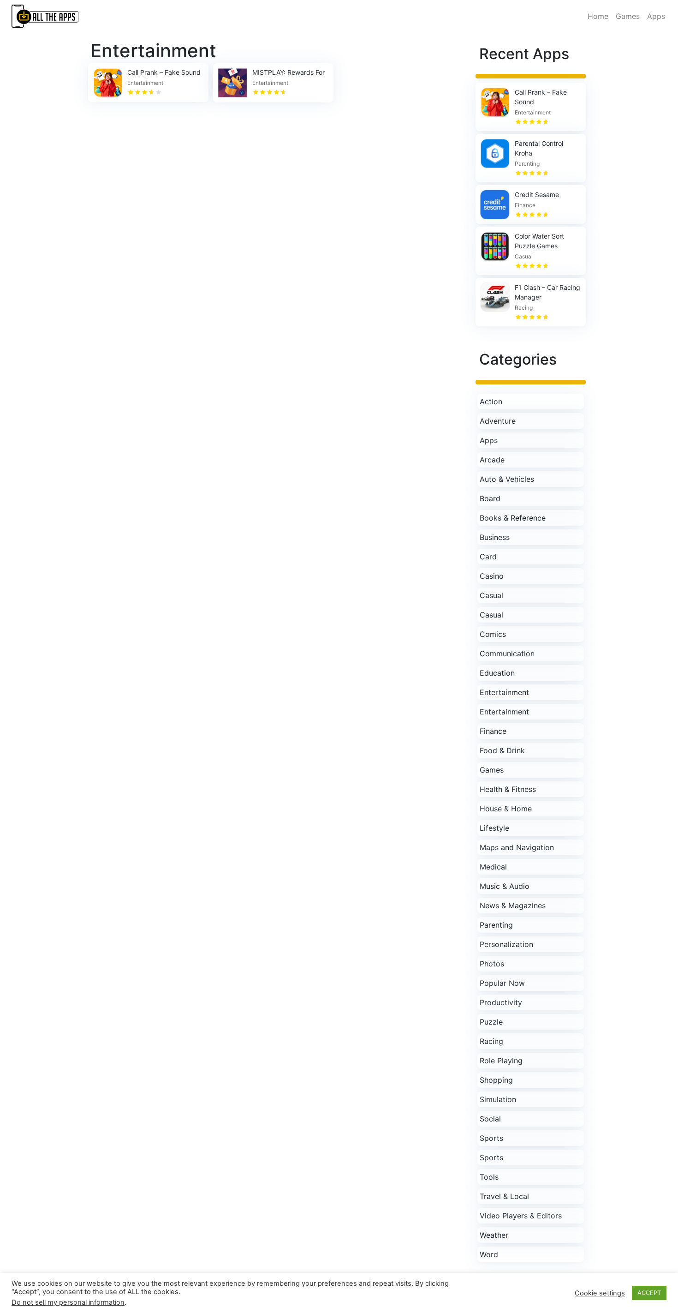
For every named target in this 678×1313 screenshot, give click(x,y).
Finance (493, 731)
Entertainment (504, 692)
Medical (493, 866)
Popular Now (502, 983)
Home (598, 16)
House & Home (506, 808)
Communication (507, 653)
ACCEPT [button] (649, 1292)
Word (489, 1254)
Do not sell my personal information (68, 1302)
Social (490, 1118)
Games (628, 16)
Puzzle (491, 1021)
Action (491, 401)
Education (497, 672)
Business (495, 537)
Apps (656, 16)
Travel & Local (504, 1196)
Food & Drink (502, 750)
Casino (492, 576)
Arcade (492, 459)
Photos (492, 963)
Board (490, 498)
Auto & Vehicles (507, 479)
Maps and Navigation (517, 847)
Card (488, 556)
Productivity (501, 1002)
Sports (491, 1138)
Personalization (506, 944)
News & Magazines (513, 905)
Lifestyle (494, 828)
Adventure (498, 421)
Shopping (496, 1080)
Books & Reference (513, 517)
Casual (491, 595)
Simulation (498, 1099)
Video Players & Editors (521, 1215)
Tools (489, 1176)
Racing (491, 1041)
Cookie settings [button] (600, 1293)
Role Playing (501, 1060)
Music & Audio (504, 886)
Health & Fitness (508, 789)
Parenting (496, 924)
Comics (493, 634)
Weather (494, 1235)
